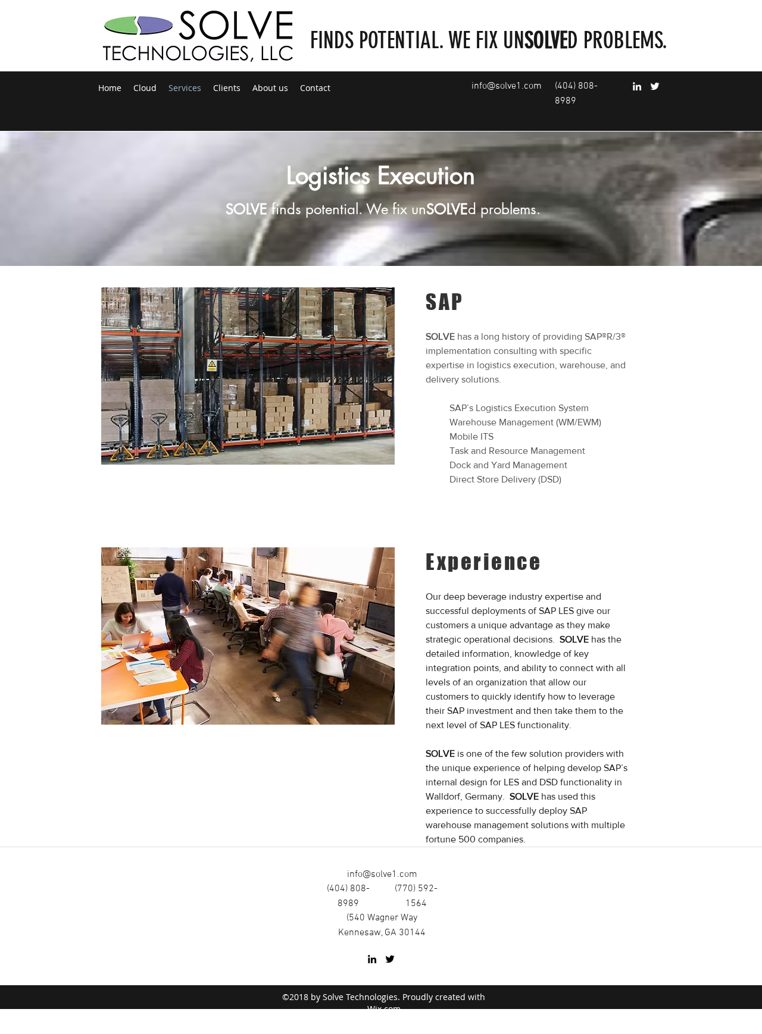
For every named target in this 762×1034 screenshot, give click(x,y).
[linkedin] (637, 86)
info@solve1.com (506, 86)
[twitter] (655, 86)
